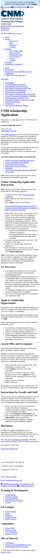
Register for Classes (16, 55)
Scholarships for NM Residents (15, 90)
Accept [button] (33, 4)
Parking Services (10, 519)
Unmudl (8, 502)
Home (7, 37)
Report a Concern (11, 534)
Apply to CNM (14, 53)
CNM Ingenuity (10, 495)
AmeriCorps (9, 104)
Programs (8, 62)
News (11, 43)
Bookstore (8, 515)
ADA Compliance (11, 532)
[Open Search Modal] (2, 9)
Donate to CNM (10, 530)
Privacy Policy (6, 552)
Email (3, 26)
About (7, 39)
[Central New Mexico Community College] (13, 22)
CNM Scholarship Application (15, 84)
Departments (9, 70)
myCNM (8, 26)
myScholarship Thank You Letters (16, 86)
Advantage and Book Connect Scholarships (20, 100)
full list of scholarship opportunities (16, 439)
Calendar (12, 47)
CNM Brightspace (18, 26)
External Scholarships (12, 102)
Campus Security (11, 517)
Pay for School (14, 56)
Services (12, 58)
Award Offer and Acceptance (15, 164)
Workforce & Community (13, 64)
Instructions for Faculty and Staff (16, 166)
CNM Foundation (10, 134)
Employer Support (11, 497)
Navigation (4, 79)
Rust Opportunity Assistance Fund (16, 98)
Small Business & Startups (14, 500)
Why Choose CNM (16, 51)
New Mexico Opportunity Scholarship (18, 88)
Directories (13, 45)
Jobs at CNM (9, 528)
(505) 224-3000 (11, 477)
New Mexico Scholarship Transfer (16, 105)
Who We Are (13, 41)
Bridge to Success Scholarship (15, 92)
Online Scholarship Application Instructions (19, 160)
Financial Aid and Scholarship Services (18, 72)
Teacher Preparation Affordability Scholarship (20, 96)
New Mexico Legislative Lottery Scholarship (20, 94)
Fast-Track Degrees (11, 499)
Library (7, 513)
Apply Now (5, 30)
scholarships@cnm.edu (8, 131)
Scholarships (9, 73)
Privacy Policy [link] (20, 4)
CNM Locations (10, 511)
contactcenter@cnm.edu (14, 480)
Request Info (5, 28)
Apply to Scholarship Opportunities (17, 162)
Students (8, 49)
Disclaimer (8, 168)
